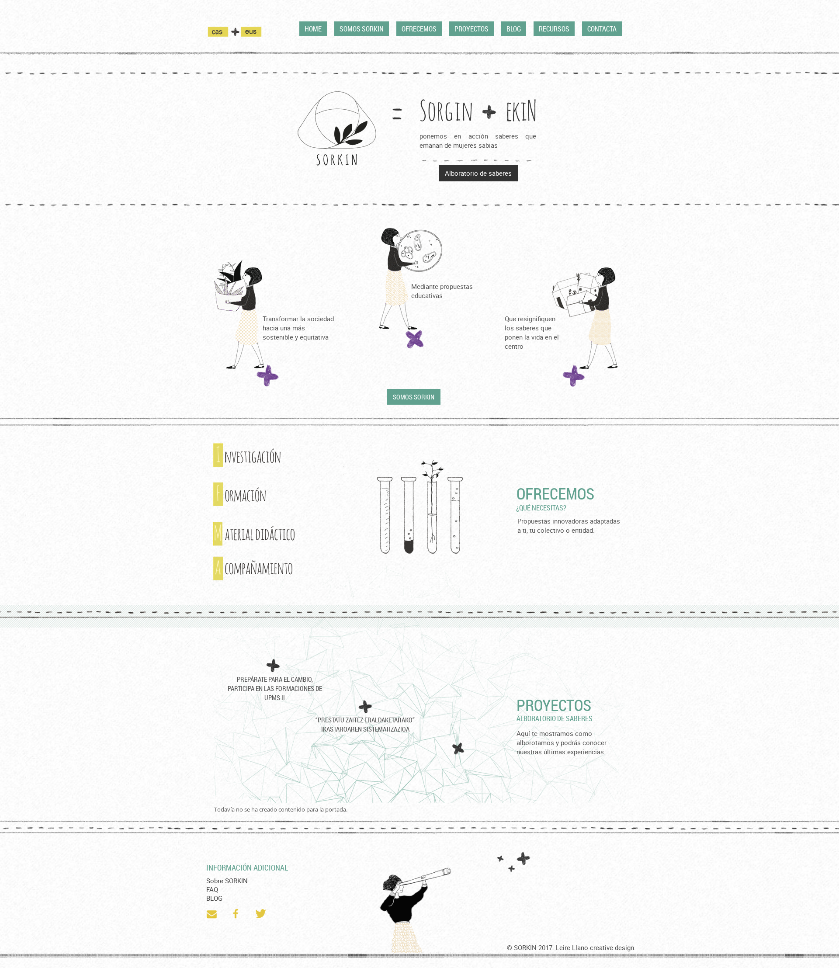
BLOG (513, 29)
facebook (237, 913)
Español (223, 31)
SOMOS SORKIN (362, 29)
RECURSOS (554, 29)
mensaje (212, 913)
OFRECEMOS (419, 29)
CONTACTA (602, 29)
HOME (313, 29)
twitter (261, 913)
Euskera (251, 31)
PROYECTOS (471, 29)
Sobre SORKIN (227, 880)
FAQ (212, 889)
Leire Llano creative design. (596, 947)
